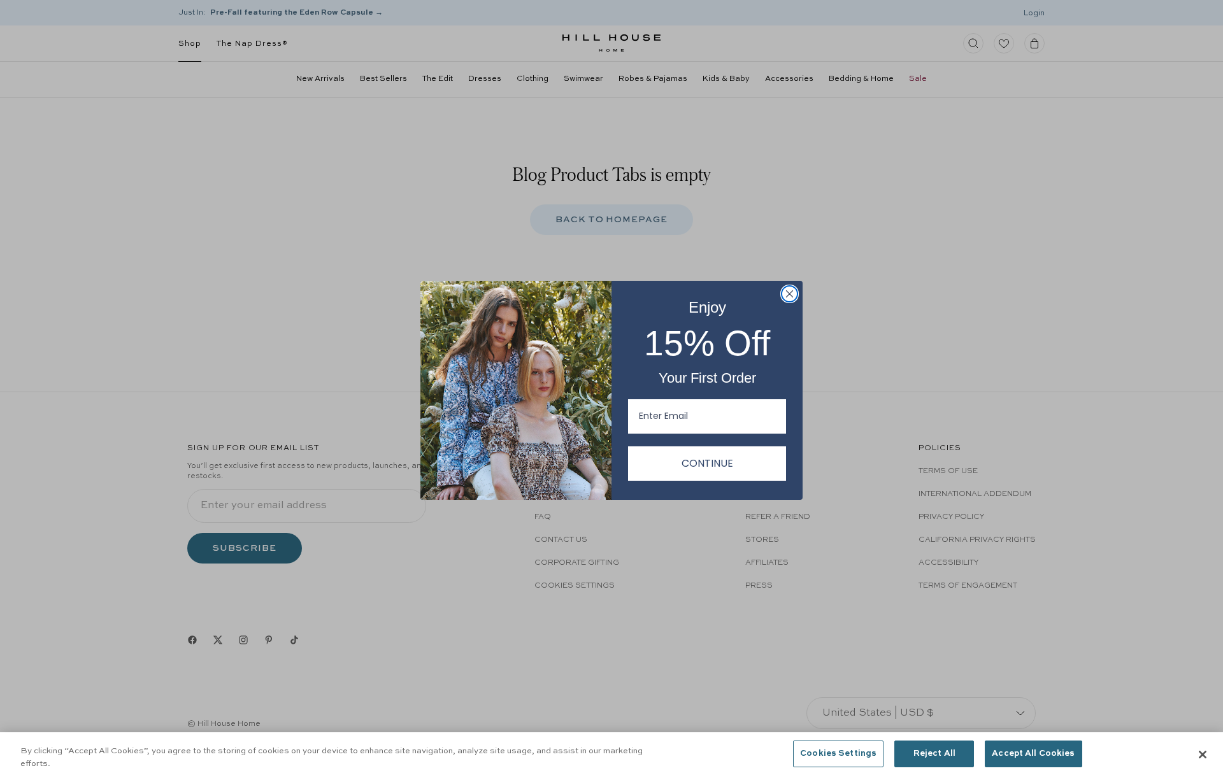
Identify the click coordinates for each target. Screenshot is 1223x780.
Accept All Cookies (1033, 753)
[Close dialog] (789, 294)
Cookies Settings (838, 753)
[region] (611, 756)
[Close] (1203, 755)
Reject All (934, 753)
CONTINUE (707, 463)
